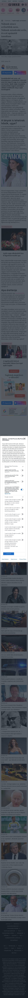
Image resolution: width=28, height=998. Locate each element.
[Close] (24, 438)
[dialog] (14, 499)
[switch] (22, 470)
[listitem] (14, 467)
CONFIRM (8, 553)
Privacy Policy (22, 559)
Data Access (14, 559)
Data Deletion (5, 559)
